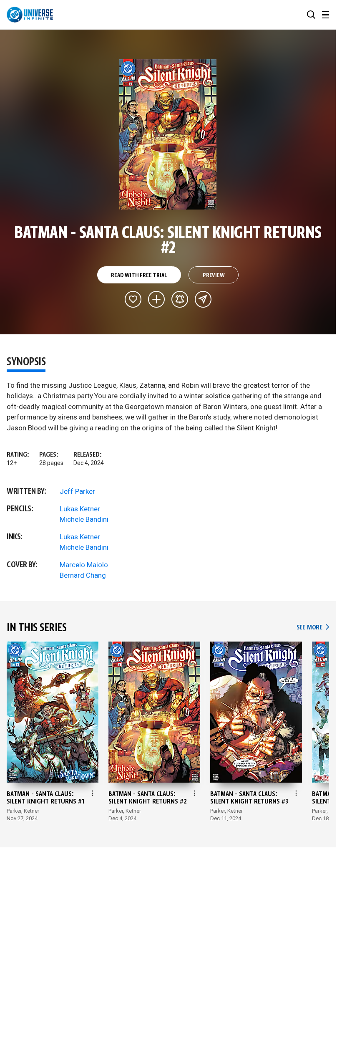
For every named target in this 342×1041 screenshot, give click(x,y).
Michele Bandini (84, 519)
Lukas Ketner (80, 509)
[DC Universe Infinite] (30, 14)
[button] (311, 15)
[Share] (203, 299)
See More (313, 627)
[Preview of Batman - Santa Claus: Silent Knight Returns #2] (168, 134)
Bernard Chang (83, 575)
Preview (214, 275)
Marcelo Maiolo (84, 565)
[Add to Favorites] (133, 299)
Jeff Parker (77, 491)
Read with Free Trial (139, 275)
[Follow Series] (179, 299)
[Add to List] (156, 299)
